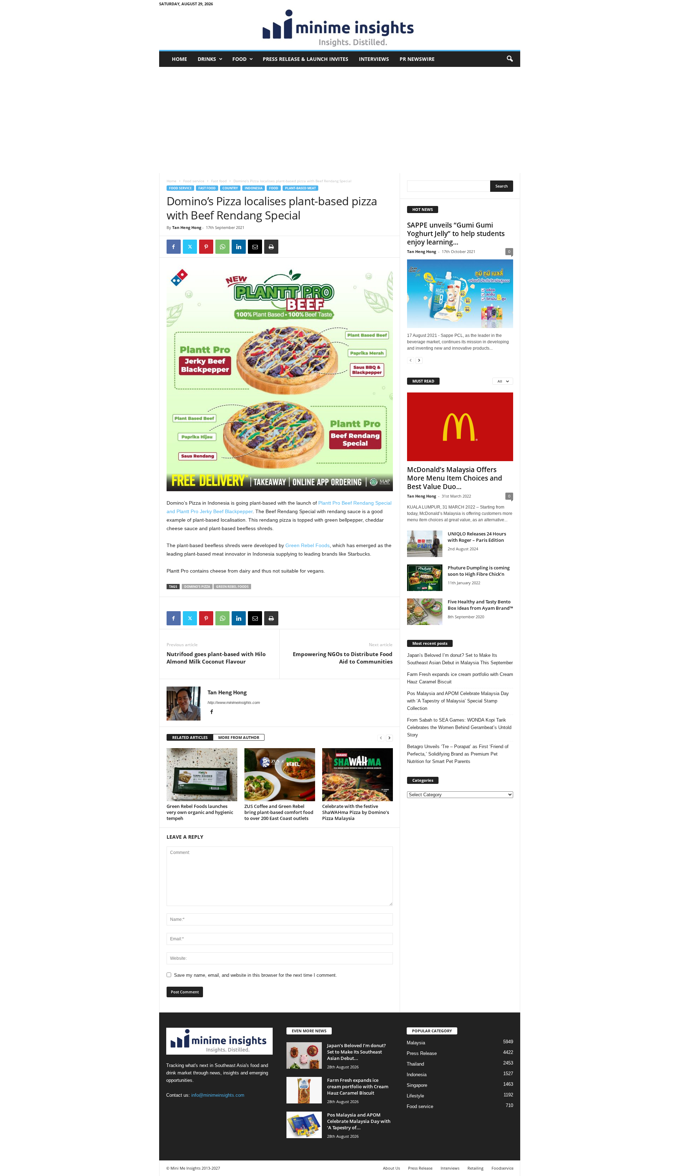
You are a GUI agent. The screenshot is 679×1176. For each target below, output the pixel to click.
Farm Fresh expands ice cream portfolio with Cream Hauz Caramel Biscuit (460, 678)
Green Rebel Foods (307, 545)
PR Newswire (417, 59)
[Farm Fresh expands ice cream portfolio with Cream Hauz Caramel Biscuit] (304, 1090)
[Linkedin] (239, 247)
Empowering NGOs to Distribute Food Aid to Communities (343, 657)
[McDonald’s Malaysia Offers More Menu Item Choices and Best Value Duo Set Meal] (460, 426)
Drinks (207, 59)
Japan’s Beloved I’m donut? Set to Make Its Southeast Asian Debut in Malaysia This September (460, 659)
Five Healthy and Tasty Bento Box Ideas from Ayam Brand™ (480, 604)
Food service (193, 180)
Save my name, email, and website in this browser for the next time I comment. (255, 975)
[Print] (271, 247)
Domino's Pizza (197, 586)
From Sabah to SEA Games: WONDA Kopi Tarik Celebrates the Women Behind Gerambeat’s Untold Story (459, 727)
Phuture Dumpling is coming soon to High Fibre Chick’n (479, 570)
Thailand (415, 1064)
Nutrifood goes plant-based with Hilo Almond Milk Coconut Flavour (216, 657)
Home (179, 59)
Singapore (417, 1085)
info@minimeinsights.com (217, 1095)
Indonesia (253, 188)
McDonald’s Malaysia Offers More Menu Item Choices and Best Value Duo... (454, 478)
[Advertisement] (339, 120)
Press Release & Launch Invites (305, 59)
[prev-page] (380, 737)
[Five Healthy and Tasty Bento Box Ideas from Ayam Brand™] (424, 611)
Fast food (219, 180)
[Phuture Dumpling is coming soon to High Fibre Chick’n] (424, 577)
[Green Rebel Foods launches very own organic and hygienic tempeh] (202, 774)
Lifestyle (415, 1095)
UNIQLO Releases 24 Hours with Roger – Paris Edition (477, 536)
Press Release (422, 1053)
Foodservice (502, 1168)
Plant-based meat (300, 188)
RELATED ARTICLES (190, 737)
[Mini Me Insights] (339, 28)
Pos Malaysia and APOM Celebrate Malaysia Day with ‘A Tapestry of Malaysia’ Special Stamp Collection (458, 701)
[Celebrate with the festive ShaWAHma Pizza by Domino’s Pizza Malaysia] (357, 774)
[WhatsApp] (222, 247)
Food (239, 59)
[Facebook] (174, 247)
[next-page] (389, 737)
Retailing (475, 1168)
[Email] (255, 247)
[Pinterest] (206, 247)
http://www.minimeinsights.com (234, 702)
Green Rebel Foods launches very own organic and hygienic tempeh (200, 812)
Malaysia (416, 1042)
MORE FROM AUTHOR (238, 737)
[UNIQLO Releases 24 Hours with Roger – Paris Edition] (424, 543)
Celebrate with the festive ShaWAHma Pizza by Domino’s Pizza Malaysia (355, 812)
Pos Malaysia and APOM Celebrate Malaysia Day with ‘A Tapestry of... (358, 1121)
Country (230, 188)
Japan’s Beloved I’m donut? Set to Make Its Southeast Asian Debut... (356, 1051)
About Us (391, 1168)
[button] (509, 59)
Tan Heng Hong (186, 227)
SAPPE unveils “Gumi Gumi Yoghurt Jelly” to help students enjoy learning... (456, 233)
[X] (190, 247)
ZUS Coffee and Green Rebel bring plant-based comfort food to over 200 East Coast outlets (278, 812)
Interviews (374, 59)
